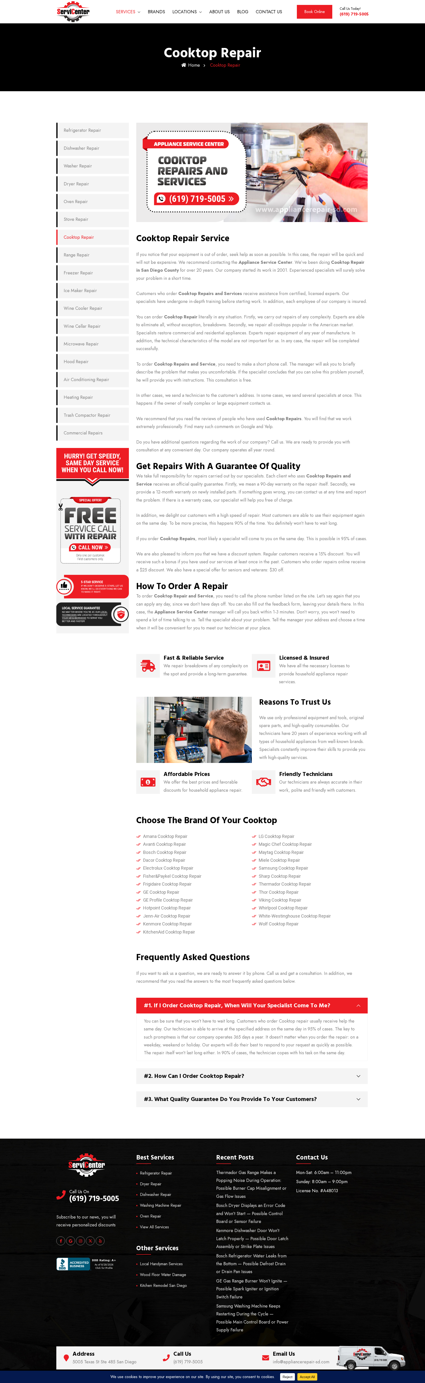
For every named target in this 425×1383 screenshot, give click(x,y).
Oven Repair (76, 201)
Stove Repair (76, 219)
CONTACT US (269, 12)
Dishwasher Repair (81, 148)
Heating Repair (78, 397)
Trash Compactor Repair (87, 415)
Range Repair (77, 255)
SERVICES (125, 12)
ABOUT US (219, 12)
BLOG (242, 12)
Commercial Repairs (83, 433)
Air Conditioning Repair (86, 379)
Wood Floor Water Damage (163, 1275)
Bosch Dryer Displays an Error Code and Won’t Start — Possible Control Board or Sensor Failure (250, 1213)
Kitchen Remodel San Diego (163, 1285)
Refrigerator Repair (82, 130)
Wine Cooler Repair (83, 308)
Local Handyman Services (161, 1264)
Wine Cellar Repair (82, 326)
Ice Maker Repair (80, 290)
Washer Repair (78, 166)
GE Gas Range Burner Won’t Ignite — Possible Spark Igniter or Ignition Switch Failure (251, 1289)
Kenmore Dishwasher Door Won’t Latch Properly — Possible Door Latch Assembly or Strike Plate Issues (252, 1238)
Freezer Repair (78, 273)
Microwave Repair (81, 344)
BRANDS (156, 12)
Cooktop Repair (79, 237)
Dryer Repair (76, 184)
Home (194, 65)
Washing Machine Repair (160, 1205)
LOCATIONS (184, 12)
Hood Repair (76, 361)
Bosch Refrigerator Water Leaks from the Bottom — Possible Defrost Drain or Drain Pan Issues (251, 1264)
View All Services (154, 1227)
